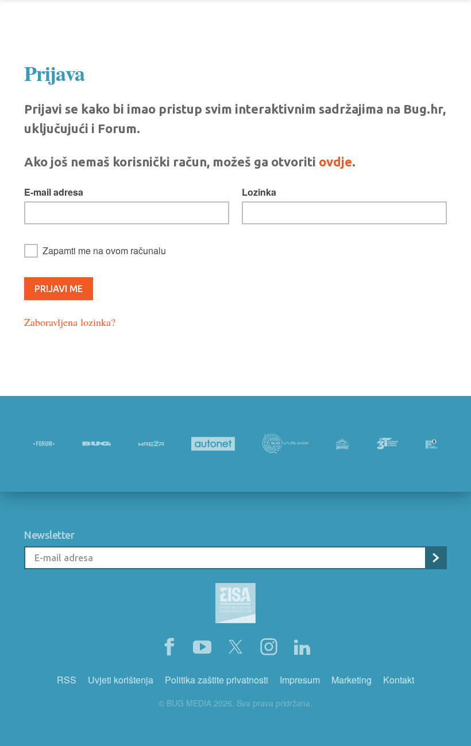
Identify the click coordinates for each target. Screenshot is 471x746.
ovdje (335, 161)
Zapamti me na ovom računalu (104, 250)
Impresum (300, 679)
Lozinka (259, 192)
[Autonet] (213, 444)
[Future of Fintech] (431, 444)
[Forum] (44, 443)
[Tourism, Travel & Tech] (387, 444)
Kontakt (398, 679)
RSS (66, 679)
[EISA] (235, 605)
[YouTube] (202, 647)
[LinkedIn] (302, 647)
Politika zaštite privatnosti (216, 679)
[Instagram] (269, 647)
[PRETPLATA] (435, 557)
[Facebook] (169, 647)
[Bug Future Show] (285, 444)
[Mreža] (151, 443)
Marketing (351, 679)
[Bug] (96, 444)
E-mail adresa (53, 192)
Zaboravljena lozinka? (69, 322)
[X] (235, 647)
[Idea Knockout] (342, 443)
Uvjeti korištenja (120, 679)
